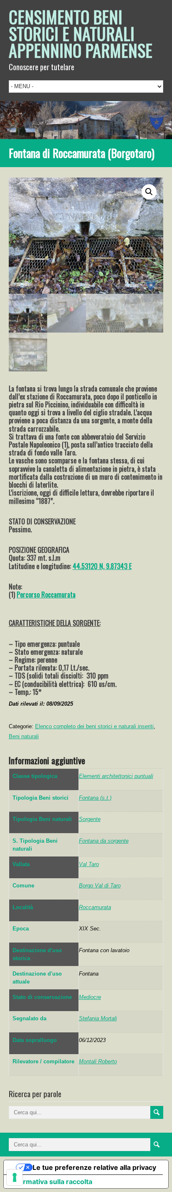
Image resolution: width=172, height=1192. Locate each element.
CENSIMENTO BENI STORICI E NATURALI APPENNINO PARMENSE (80, 33)
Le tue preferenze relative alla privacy (94, 1167)
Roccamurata (95, 907)
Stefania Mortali (98, 1018)
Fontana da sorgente (104, 841)
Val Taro (89, 864)
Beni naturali (24, 736)
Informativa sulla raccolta (51, 1181)
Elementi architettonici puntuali (116, 776)
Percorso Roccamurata (46, 595)
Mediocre (90, 997)
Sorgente (90, 819)
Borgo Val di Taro (100, 885)
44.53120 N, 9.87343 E (102, 566)
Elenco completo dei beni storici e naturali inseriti (94, 726)
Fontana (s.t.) (95, 798)
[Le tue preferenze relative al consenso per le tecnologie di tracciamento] (15, 1177)
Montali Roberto (98, 1061)
